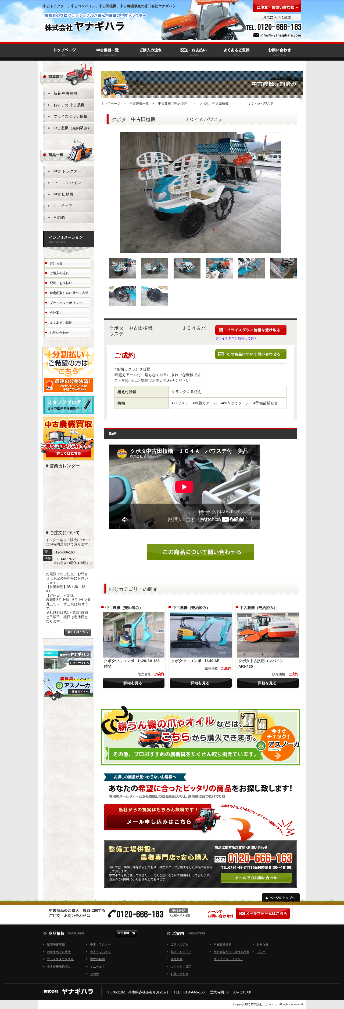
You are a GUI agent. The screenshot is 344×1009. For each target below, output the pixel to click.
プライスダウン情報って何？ (236, 338)
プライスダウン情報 (70, 116)
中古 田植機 (63, 194)
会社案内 (56, 313)
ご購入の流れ (59, 273)
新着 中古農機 (65, 93)
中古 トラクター (67, 171)
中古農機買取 (222, 944)
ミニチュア (62, 206)
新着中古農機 (56, 944)
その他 (59, 217)
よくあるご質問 (61, 323)
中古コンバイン (100, 951)
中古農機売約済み (59, 966)
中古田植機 (97, 959)
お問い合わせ (59, 333)
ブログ (261, 951)
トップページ (110, 103)
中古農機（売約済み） (174, 103)
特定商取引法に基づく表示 (69, 293)
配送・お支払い (61, 283)
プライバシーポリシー (66, 303)
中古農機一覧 (139, 103)
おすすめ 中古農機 (69, 105)
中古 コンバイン (67, 183)
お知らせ (56, 263)
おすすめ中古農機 (59, 951)
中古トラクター (100, 944)
